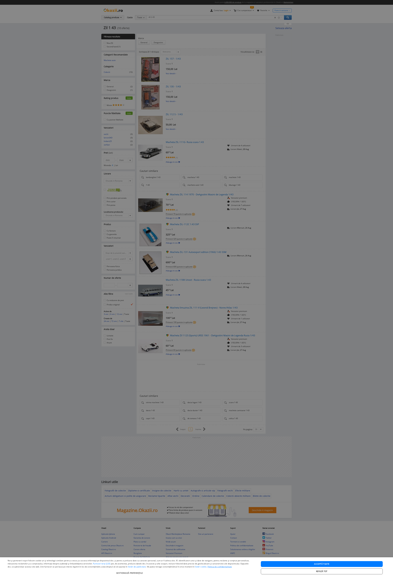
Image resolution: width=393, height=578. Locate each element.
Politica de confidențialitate (220, 566)
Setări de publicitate (137, 566)
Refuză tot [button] (321, 571)
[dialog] (196, 567)
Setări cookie (200, 566)
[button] (130, 571)
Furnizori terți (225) (101, 563)
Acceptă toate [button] (321, 564)
